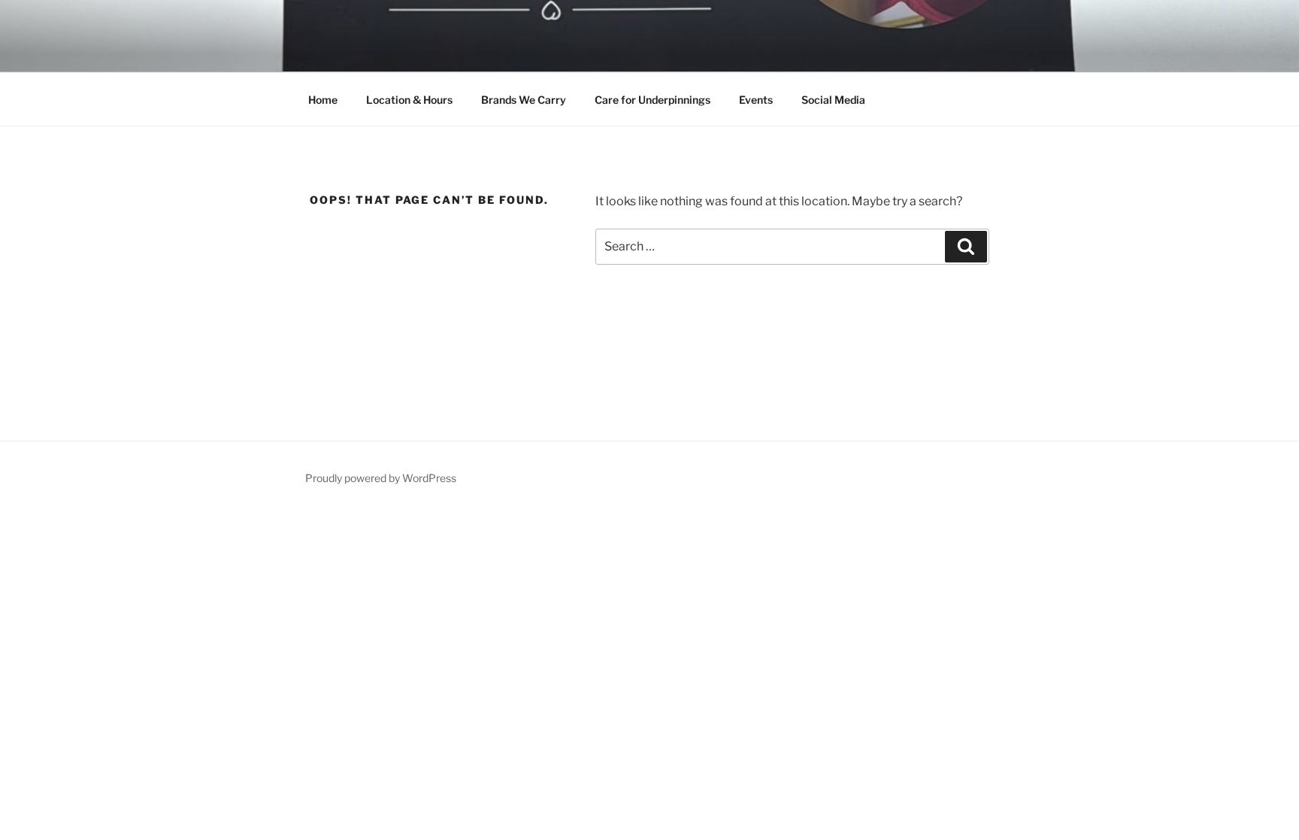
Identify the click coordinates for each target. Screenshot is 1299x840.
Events (756, 99)
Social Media (833, 99)
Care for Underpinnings (652, 99)
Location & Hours (409, 99)
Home (323, 99)
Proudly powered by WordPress (380, 478)
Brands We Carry (523, 99)
